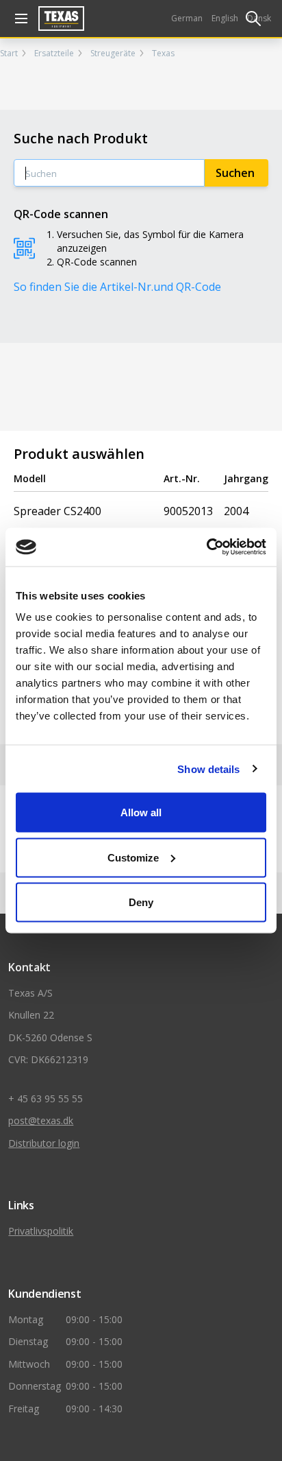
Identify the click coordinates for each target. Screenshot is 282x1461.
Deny (141, 902)
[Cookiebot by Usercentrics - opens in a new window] (206, 547)
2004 (236, 511)
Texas (163, 53)
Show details (208, 768)
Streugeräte (113, 53)
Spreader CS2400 (57, 511)
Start (9, 53)
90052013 (188, 511)
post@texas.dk (40, 1120)
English (225, 18)
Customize (133, 857)
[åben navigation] (19, 18)
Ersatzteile (54, 53)
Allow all (141, 812)
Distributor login (43, 1143)
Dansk (259, 18)
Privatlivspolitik (40, 1230)
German (187, 18)
